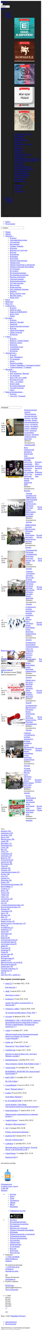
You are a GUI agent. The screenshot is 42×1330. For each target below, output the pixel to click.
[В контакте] (6, 1283)
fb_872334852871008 (13, 1101)
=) (6, 1308)
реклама (30, 472)
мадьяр (26, 478)
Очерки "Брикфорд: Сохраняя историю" (25, 365)
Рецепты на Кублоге (22, 171)
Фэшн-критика (20, 181)
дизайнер (29, 694)
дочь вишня (29, 479)
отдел (26, 430)
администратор (30, 437)
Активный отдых (16, 347)
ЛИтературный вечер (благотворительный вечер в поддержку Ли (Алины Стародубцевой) (21, 1036)
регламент (34, 426)
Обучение (29, 506)
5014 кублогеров (11, 1290)
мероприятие (29, 466)
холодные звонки (29, 559)
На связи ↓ (9, 318)
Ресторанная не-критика (23, 169)
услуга (26, 424)
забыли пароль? (7, 670)
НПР (26, 484)
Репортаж (13, 324)
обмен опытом (28, 691)
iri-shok (8, 1093)
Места (12, 1204)
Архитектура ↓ (11, 353)
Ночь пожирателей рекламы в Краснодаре (29, 451)
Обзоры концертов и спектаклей (26, 159)
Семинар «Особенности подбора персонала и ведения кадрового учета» (29, 739)
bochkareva (9, 999)
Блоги (7, 300)
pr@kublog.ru (10, 1279)
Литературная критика (23, 154)
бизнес (34, 420)
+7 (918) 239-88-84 (12, 1257)
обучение (35, 435)
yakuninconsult (29, 445)
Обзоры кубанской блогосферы (26, 161)
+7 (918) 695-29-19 (12, 1267)
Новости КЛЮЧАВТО (18, 312)
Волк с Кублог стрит (18, 293)
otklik (7, 991)
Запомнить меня (9, 672)
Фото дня (9, 304)
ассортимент (29, 432)
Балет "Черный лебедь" (14, 1089)
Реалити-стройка (16, 363)
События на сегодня (17, 1211)
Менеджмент (31, 512)
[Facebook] (5, 1283)
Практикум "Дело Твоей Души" (17, 1046)
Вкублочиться (10, 1324)
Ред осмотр (18, 165)
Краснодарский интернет (19, 326)
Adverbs (29, 522)
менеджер (28, 439)
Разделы (13, 1194)
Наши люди (14, 297)
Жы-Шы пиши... (16, 295)
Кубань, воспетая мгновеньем (16, 1132)
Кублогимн (9, 1285)
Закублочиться (11, 1322)
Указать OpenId (7, 659)
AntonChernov (10, 1153)
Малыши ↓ (9, 369)
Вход (19, 672)
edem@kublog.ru (11, 1259)
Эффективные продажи (30, 526)
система (34, 418)
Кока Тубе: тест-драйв (18, 378)
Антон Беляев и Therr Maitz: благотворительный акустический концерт (21, 1106)
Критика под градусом (23, 144)
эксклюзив (28, 464)
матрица (27, 435)
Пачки (12, 316)
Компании (9, 302)
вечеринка (28, 468)
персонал (33, 430)
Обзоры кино (19, 156)
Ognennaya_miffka (12, 1009)
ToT (6, 1128)
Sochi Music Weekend (13, 1097)
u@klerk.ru (9, 1269)
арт (25, 472)
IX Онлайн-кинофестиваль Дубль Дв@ (20, 1013)
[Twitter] (7, 1283)
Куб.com (17, 146)
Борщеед (13, 291)
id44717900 (9, 1077)
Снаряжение (14, 349)
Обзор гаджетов (16, 332)
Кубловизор (18, 148)
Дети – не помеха (16, 382)
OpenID (4, 661)
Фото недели (19, 179)
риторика (29, 516)
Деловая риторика (27, 769)
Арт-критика (19, 136)
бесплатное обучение (30, 591)
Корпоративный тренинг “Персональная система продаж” (30, 413)
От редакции (19, 163)
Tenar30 (28, 703)
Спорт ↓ (8, 336)
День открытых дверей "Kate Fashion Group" (22, 1064)
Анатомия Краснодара (22, 134)
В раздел (13, 238)
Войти (31, 661)
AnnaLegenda (10, 1068)
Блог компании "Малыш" (19, 373)
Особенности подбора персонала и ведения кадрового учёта (31, 612)
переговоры (29, 535)
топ (30, 474)
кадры (28, 630)
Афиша (8, 234)
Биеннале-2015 (11, 1157)
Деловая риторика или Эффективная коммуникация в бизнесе (31, 497)
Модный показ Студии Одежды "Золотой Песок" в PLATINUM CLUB (21, 1148)
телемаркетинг (31, 554)
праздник (27, 470)
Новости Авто (15, 310)
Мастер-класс (31, 504)
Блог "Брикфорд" (16, 357)
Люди (12, 1198)
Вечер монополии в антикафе (31, 798)
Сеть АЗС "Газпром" (18, 396)
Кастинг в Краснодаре (14, 1140)
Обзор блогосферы (17, 330)
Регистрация (10, 224)
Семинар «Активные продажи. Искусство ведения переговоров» (31, 576)
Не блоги (13, 1220)
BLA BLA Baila (11, 1081)
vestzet (7, 1030)
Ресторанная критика (22, 167)
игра (27, 814)
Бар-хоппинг (19, 138)
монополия (30, 810)
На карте (38, 462)
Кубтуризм (18, 152)
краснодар (28, 482)
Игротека (18, 142)
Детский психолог (17, 388)
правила (8, 1261)
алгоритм (33, 424)
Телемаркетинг (31, 550)
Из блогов (14, 334)
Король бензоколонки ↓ (14, 392)
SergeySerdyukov (11, 1110)
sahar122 (8, 983)
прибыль (33, 428)
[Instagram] (8, 1283)
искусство (28, 462)
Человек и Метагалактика (15, 1124)
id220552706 (10, 1136)
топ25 (26, 474)
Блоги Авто (14, 314)
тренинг (27, 418)
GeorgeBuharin (10, 1085)
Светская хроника (21, 173)
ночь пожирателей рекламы (29, 458)
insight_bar (9, 1042)
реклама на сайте (11, 1271)
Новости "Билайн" (17, 322)
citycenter (8, 1016)
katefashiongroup (11, 1060)
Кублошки (18, 150)
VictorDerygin (10, 1050)
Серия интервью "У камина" (21, 367)
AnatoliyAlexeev (11, 1120)
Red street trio (10, 987)
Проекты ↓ (9, 236)
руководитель (30, 539)
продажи (27, 420)
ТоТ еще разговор (21, 177)
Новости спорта (16, 343)
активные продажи (29, 587)
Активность (14, 1200)
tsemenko (29, 820)
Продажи (29, 508)
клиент (27, 428)
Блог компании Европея (19, 289)
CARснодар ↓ (10, 306)
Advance (38, 750)
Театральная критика (22, 175)
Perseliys (27, 491)
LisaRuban (9, 1143)
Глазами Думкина (21, 140)
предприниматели (31, 422)
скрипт (27, 426)
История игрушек (16, 380)
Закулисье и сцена (12, 995)
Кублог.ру (4, 2)
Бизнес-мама (14, 384)
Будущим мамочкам (17, 386)
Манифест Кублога (18, 1316)
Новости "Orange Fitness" (19, 341)
